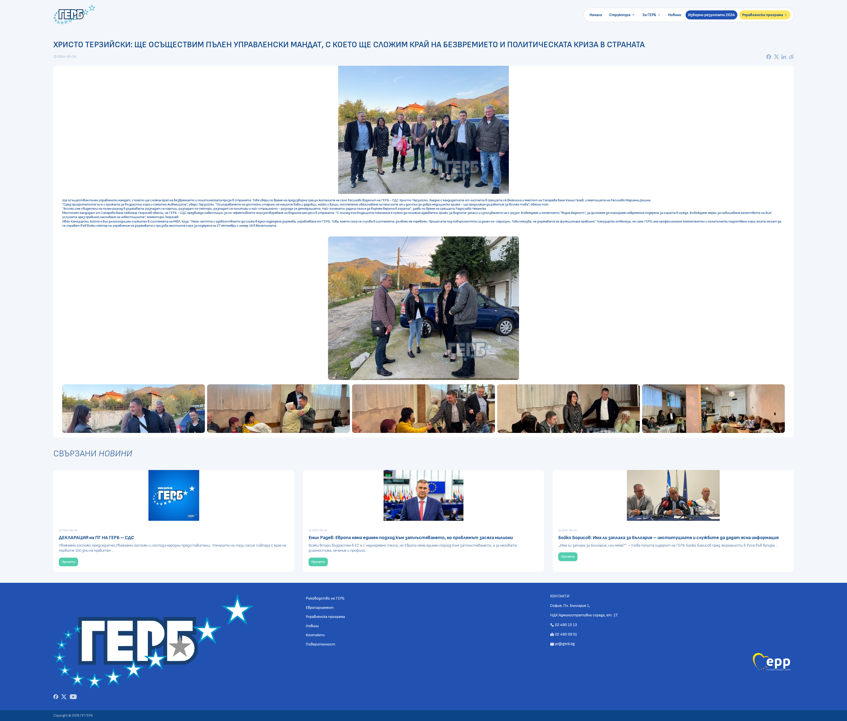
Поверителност (320, 644)
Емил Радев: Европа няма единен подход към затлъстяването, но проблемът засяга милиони (411, 538)
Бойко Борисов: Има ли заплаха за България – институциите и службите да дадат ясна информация (668, 538)
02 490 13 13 (563, 625)
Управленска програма (765, 15)
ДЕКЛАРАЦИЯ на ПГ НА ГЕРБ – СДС (96, 538)
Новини (674, 15)
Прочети (68, 562)
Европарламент (320, 607)
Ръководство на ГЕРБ (325, 598)
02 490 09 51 (563, 634)
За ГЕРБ (651, 15)
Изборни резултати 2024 (711, 15)
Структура (622, 15)
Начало (596, 15)
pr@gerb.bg (562, 644)
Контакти (315, 635)
